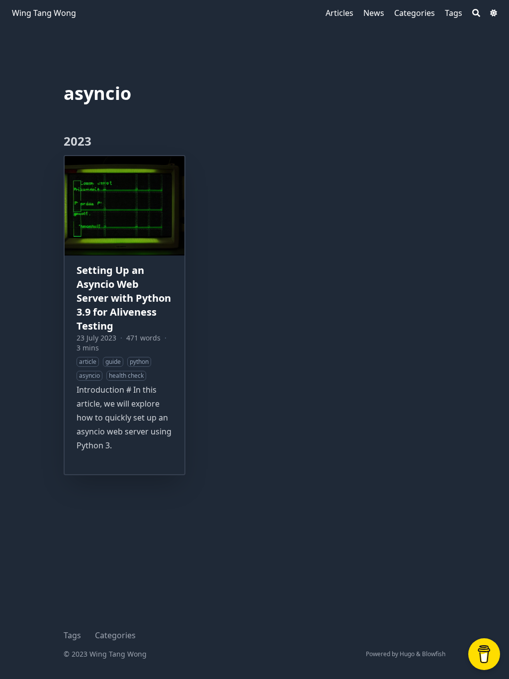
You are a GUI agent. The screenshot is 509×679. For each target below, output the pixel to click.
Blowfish (433, 654)
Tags (72, 635)
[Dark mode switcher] (493, 13)
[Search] (476, 13)
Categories (115, 635)
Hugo (407, 654)
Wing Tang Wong (44, 12)
